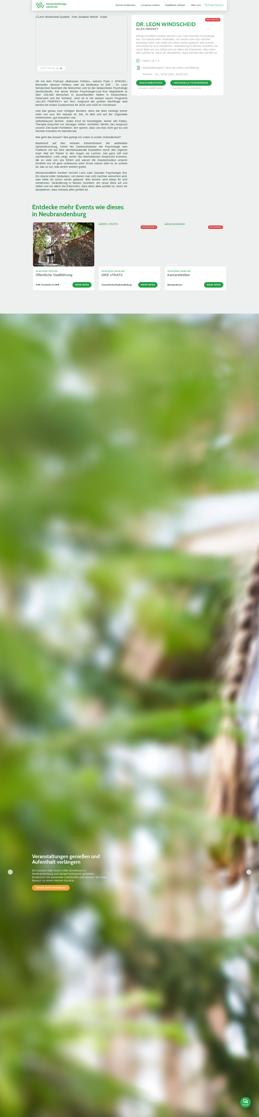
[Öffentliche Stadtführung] (63, 244)
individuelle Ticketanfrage (191, 82)
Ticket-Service (215, 5)
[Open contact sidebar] (245, 1103)
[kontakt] (245, 1102)
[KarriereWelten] (195, 244)
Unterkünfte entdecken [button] (51, 887)
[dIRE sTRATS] (129, 244)
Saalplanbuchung (151, 82)
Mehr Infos (82, 284)
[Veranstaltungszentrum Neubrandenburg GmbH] (51, 5)
